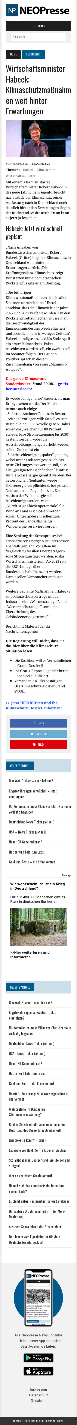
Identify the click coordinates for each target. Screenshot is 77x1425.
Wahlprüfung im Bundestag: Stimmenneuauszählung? (27, 1112)
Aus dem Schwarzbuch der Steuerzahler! (35, 1226)
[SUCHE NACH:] (38, 36)
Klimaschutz (46, 169)
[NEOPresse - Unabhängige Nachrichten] (38, 10)
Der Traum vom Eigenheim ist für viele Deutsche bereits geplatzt (34, 1239)
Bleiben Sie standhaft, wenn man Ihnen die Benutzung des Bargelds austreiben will (37, 1127)
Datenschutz (38, 1395)
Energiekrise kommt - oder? (27, 1140)
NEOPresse (20, 163)
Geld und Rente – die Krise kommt (32, 862)
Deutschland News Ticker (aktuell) (31, 822)
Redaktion (38, 1401)
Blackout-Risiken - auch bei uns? (30, 1002)
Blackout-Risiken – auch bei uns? (31, 780)
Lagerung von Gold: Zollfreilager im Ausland (38, 1150)
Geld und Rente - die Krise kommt (31, 1083)
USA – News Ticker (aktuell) (27, 832)
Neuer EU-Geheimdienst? (25, 842)
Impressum (38, 1389)
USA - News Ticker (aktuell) (27, 1053)
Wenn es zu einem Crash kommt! (30, 1175)
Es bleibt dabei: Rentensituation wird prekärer (39, 1201)
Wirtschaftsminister (21, 176)
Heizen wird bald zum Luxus (27, 852)
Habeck (28, 169)
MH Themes (59, 1421)
